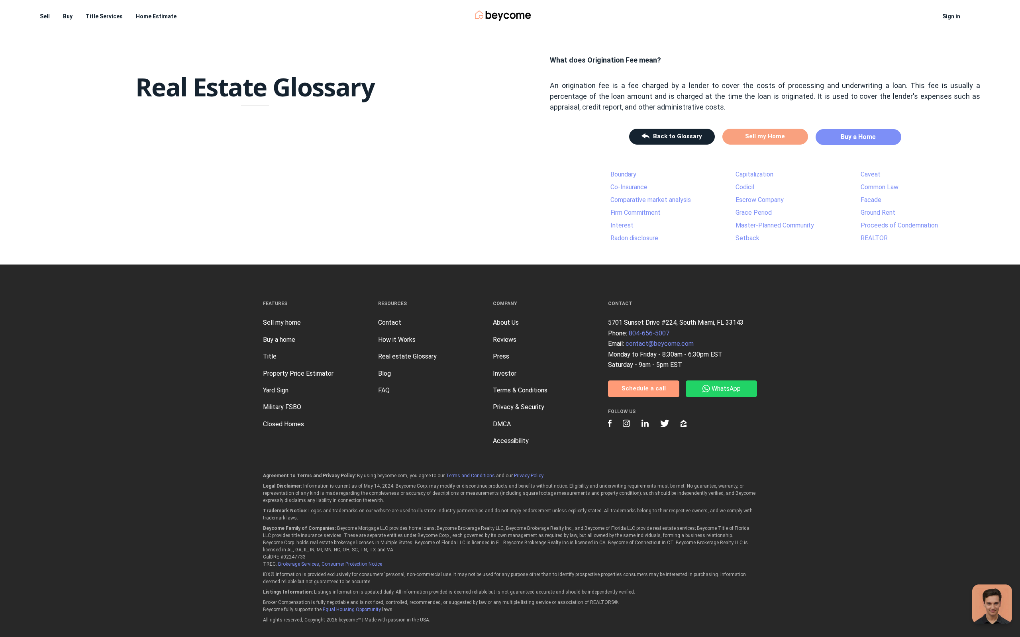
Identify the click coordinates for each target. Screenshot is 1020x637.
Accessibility (511, 441)
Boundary (623, 174)
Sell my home (282, 322)
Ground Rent (878, 212)
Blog (384, 373)
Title (270, 356)
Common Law (879, 187)
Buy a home (279, 339)
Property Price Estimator (298, 373)
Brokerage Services (298, 564)
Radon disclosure (634, 238)
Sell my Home (765, 136)
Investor (504, 373)
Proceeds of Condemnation (899, 225)
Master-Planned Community (775, 225)
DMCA (502, 424)
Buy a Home (858, 137)
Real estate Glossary (407, 356)
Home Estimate (156, 16)
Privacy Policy (528, 475)
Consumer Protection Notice (352, 564)
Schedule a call (644, 388)
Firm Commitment (635, 212)
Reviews (504, 339)
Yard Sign (275, 390)
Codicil (745, 187)
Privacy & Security (518, 407)
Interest (622, 225)
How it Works (397, 339)
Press (501, 356)
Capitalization (754, 174)
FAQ (384, 390)
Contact (389, 322)
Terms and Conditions (470, 475)
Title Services (104, 16)
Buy (68, 16)
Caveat (871, 174)
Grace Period (754, 212)
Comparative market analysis (650, 200)
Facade (871, 200)
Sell (45, 16)
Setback (747, 238)
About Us (506, 322)
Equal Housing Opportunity (352, 609)
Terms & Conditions (520, 390)
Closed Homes (283, 424)
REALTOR (874, 238)
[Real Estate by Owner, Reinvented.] (503, 15)
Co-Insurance (628, 187)
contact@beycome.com (660, 343)
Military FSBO (282, 407)
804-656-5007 (649, 333)
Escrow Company (760, 200)
